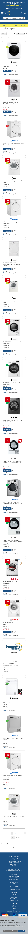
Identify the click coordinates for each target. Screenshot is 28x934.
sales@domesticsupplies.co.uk (14, 5)
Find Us (14, 894)
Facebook (14, 906)
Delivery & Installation (14, 878)
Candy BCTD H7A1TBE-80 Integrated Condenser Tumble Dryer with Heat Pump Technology (13, 542)
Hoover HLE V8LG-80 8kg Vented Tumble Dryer (12, 181)
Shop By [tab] (4, 33)
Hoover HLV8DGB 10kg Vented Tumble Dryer (13, 816)
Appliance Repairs (14, 882)
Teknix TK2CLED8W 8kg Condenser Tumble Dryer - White (13, 342)
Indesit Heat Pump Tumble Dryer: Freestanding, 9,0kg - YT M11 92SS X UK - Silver (13, 504)
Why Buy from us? (14, 900)
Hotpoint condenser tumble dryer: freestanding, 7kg (12, 701)
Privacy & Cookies (14, 888)
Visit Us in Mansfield (14, 9)
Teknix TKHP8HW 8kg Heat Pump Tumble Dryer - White (13, 383)
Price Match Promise (14, 876)
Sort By (13, 33)
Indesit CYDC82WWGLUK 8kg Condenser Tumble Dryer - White (12, 776)
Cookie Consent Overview (14, 889)
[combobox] (14, 18)
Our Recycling (14, 880)
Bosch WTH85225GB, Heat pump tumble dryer (12, 623)
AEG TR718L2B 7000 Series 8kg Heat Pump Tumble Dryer (13, 582)
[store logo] (7, 13)
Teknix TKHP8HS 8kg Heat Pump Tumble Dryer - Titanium (12, 421)
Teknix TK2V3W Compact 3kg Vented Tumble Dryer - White (13, 65)
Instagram (14, 905)
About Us (14, 896)
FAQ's (14, 883)
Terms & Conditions (14, 886)
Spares (14, 885)
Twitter (14, 908)
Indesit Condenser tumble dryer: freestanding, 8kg (13, 739)
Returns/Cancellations (14, 879)
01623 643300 (16, 869)
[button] (12, 71)
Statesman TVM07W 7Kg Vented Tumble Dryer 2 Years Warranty (12, 103)
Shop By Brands (14, 898)
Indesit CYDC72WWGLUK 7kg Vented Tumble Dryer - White (13, 144)
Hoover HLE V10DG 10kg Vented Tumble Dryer (12, 301)
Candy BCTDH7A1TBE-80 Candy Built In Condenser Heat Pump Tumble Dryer (12, 462)
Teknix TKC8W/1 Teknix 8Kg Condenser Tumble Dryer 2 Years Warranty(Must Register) (12, 264)
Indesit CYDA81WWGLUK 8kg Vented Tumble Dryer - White (13, 222)
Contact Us (5, 74)
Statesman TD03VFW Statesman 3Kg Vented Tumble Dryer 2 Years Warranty (13, 664)
